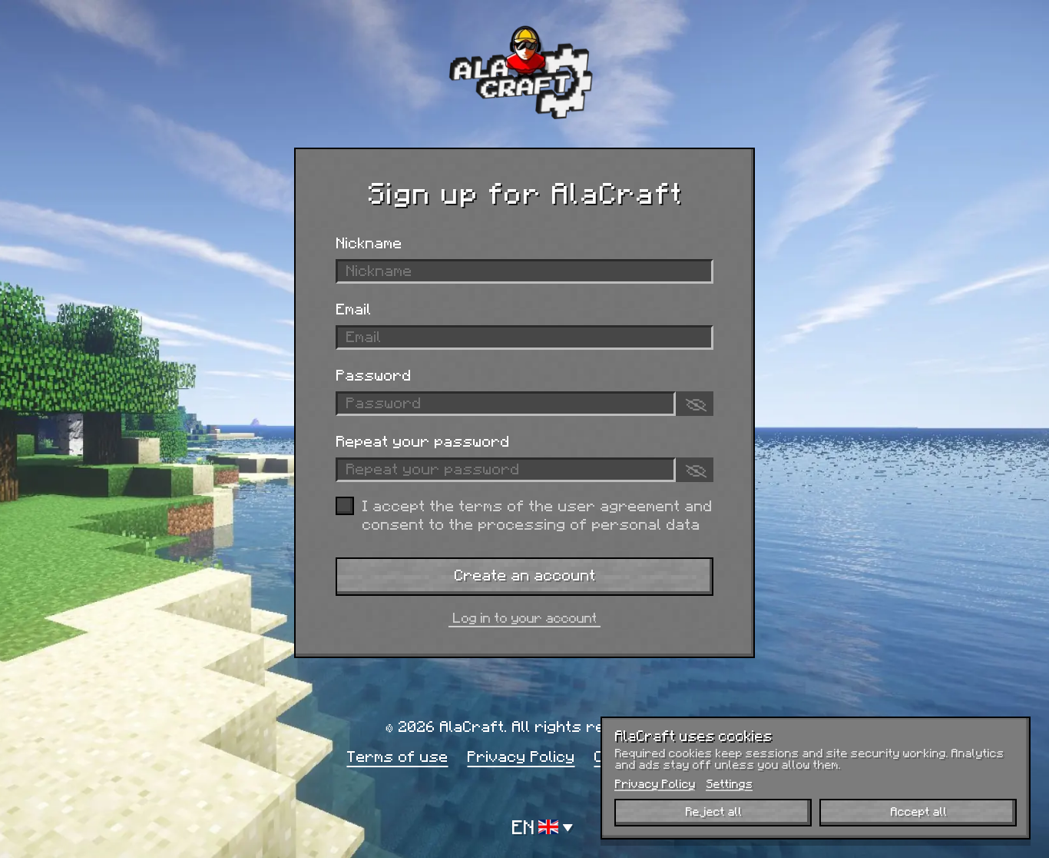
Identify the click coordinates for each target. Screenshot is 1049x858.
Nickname (369, 242)
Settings (729, 783)
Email (353, 308)
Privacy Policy (520, 756)
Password (373, 374)
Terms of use (397, 756)
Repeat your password (422, 440)
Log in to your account (524, 617)
